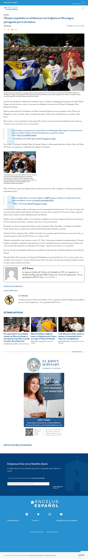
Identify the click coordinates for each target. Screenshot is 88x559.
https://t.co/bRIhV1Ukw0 (26, 135)
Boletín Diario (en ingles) (10, 2)
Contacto (35, 520)
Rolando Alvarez (14, 290)
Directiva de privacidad (36, 532)
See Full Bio (50, 277)
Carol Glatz (7, 344)
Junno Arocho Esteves (64, 341)
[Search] (83, 3)
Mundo (6, 15)
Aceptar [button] (81, 555)
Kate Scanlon (34, 341)
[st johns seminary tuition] (44, 437)
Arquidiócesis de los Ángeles (66, 520)
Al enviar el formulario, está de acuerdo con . (27, 478)
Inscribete (58, 487)
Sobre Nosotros (13, 520)
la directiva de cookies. (50, 555)
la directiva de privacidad (35, 555)
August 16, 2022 (49, 139)
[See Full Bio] (56, 277)
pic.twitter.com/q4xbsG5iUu (43, 200)
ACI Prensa (7, 26)
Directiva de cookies (52, 532)
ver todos (77, 352)
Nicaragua (57, 101)
